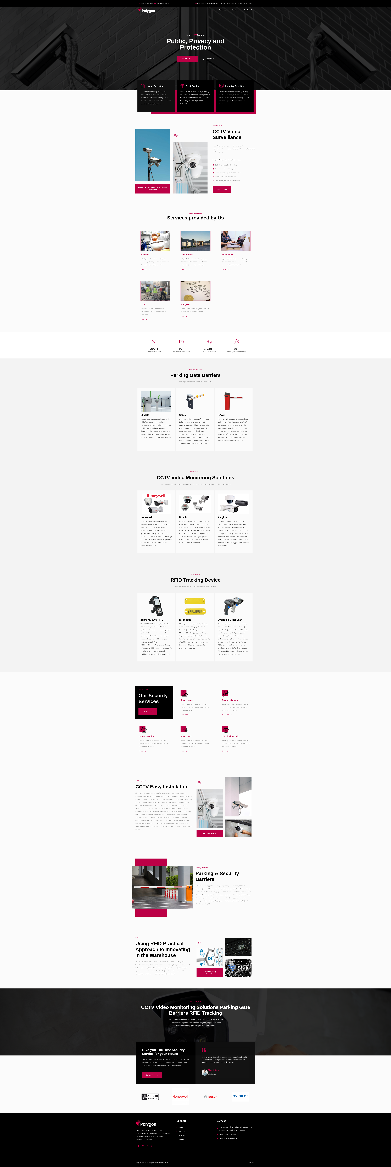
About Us (222, 10)
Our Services (185, 59)
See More (146, 711)
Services (235, 10)
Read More (144, 269)
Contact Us (248, 10)
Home (210, 10)
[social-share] (138, 1145)
